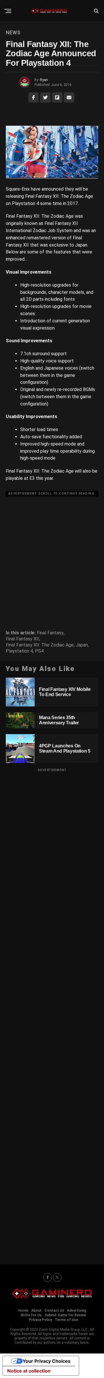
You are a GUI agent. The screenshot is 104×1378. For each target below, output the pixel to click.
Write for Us (31, 1315)
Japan (82, 645)
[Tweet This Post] (45, 97)
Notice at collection (29, 1371)
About (36, 1311)
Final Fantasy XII (22, 639)
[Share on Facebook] (33, 97)
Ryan (44, 80)
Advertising (76, 1311)
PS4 (39, 651)
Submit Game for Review (65, 1315)
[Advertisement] (52, 551)
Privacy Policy (40, 1320)
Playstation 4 (19, 651)
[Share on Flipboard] (57, 97)
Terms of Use (66, 1320)
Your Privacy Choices (46, 1361)
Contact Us (54, 1311)
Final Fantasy (50, 633)
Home (23, 1311)
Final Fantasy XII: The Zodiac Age (40, 645)
